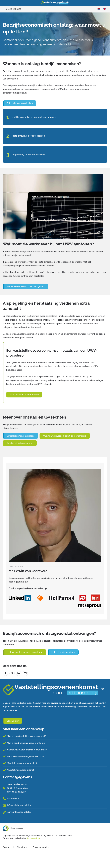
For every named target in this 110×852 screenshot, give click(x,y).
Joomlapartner (33, 838)
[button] (4, 3)
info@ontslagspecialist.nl (19, 805)
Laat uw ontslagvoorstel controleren (25, 652)
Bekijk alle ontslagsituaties (20, 103)
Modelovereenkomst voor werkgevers (26, 286)
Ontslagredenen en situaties (20, 436)
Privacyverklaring (41, 847)
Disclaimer (21, 847)
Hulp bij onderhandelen (63, 652)
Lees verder (12, 721)
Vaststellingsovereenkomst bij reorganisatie (64, 436)
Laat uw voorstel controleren (24, 394)
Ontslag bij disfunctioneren (20, 443)
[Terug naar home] (55, 3)
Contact (7, 847)
